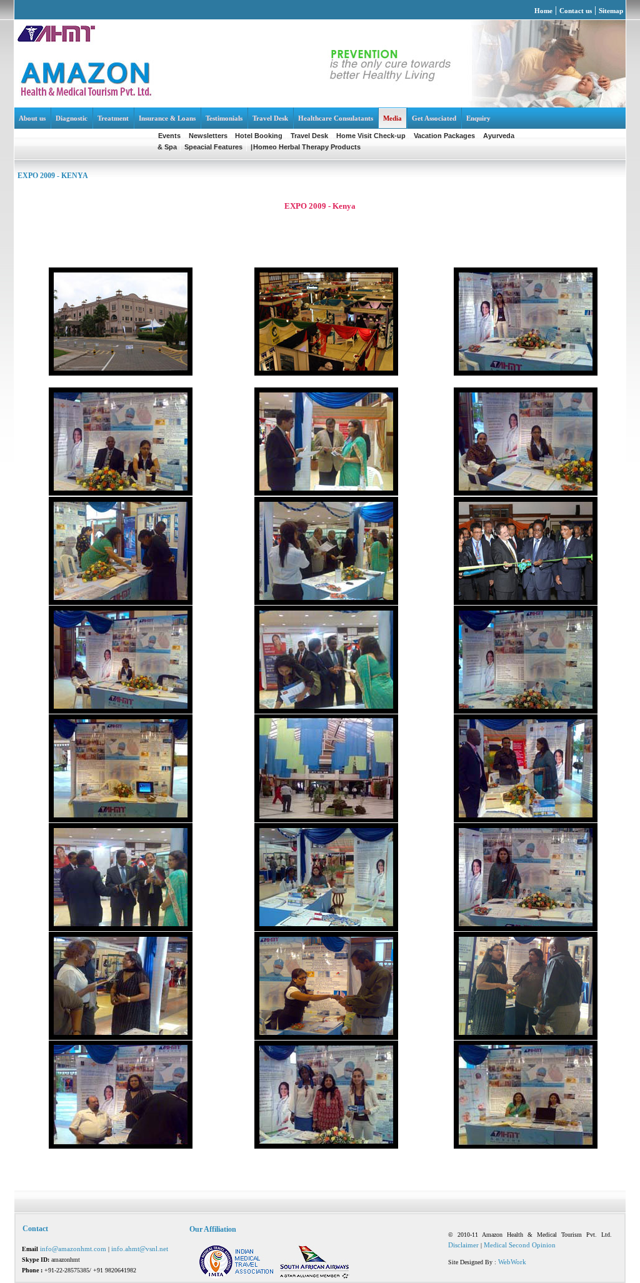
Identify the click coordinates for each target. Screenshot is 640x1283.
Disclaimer (463, 1245)
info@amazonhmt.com (74, 1248)
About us (32, 118)
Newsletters (209, 135)
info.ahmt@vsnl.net (139, 1248)
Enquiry (478, 118)
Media (392, 118)
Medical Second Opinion (520, 1245)
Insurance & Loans (167, 118)
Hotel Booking (258, 135)
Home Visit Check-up (371, 135)
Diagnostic (72, 118)
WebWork (512, 1262)
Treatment (113, 118)
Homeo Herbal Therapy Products (307, 147)
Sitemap (611, 10)
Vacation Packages (444, 135)
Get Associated (434, 118)
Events (169, 135)
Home (543, 10)
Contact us (575, 10)
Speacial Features (213, 147)
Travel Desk (270, 118)
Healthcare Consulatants (335, 118)
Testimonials (224, 118)
